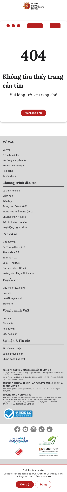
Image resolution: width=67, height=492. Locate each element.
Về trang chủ (33, 112)
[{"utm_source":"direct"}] (33, 5)
